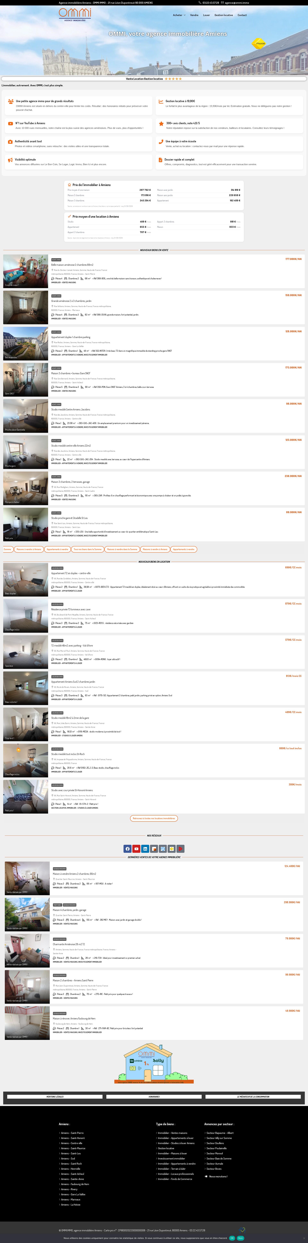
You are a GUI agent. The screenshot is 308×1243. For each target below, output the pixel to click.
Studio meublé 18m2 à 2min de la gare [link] (70, 717)
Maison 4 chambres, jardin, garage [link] (69, 910)
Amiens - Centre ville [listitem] (71, 1143)
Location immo (57, 568)
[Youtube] (136, 849)
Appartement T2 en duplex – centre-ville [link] (70, 573)
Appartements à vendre (49, 549)
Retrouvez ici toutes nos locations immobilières (154, 818)
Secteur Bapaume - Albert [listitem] (220, 1132)
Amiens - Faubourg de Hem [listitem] (75, 1184)
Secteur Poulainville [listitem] (217, 1148)
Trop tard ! (58, 905)
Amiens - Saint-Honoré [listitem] (73, 1138)
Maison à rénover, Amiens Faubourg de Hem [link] (74, 1018)
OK (232, 1238)
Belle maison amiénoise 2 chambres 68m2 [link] (72, 264)
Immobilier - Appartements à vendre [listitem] (177, 1163)
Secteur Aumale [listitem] (215, 1163)
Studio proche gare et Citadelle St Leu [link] (69, 518)
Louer (206, 15)
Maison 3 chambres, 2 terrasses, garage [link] (70, 481)
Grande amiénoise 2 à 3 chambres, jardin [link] (71, 301)
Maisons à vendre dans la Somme (115, 549)
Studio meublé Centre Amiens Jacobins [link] (70, 409)
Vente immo (56, 260)
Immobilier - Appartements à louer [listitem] (176, 1138)
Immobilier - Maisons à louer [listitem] (172, 1153)
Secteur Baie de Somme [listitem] (219, 1158)
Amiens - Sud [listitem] (68, 1158)
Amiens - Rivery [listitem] (69, 1189)
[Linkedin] (145, 849)
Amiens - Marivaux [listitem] (70, 1199)
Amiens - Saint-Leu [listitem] (71, 1153)
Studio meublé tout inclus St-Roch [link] (68, 754)
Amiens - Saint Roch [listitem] (71, 1163)
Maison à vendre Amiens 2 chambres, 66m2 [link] (74, 873)
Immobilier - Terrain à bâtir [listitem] (172, 1168)
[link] (25, 271)
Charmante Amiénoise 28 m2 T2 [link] (69, 944)
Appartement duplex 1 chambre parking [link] (70, 337)
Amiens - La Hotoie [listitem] (70, 1204)
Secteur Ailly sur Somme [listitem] (219, 1138)
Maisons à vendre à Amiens (21, 549)
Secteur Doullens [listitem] (215, 1143)
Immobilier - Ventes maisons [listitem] (172, 1132)
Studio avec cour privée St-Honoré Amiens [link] (72, 790)
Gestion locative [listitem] (166, 1148)
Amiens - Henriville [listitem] (70, 1168)
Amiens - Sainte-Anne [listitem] (72, 1179)
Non (240, 1238)
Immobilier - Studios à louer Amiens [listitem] (176, 1143)
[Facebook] (128, 849)
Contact (242, 15)
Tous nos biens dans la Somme (80, 549)
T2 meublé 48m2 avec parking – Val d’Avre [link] (72, 645)
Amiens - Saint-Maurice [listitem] (73, 1148)
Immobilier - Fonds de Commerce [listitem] (175, 1179)
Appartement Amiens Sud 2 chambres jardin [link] (73, 681)
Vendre (194, 15)
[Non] (304, 1238)
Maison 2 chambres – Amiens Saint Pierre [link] (73, 980)
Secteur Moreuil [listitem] (215, 1153)
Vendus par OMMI (60, 869)
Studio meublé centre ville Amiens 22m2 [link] (71, 445)
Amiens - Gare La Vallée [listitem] (73, 1194)
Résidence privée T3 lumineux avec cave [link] (70, 609)
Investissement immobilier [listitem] (171, 1158)
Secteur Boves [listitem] (214, 1168)
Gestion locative (224, 15)
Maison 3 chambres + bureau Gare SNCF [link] (70, 373)
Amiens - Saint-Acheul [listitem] (72, 1173)
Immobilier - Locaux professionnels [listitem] (176, 1173)
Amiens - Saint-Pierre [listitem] (72, 1132)
